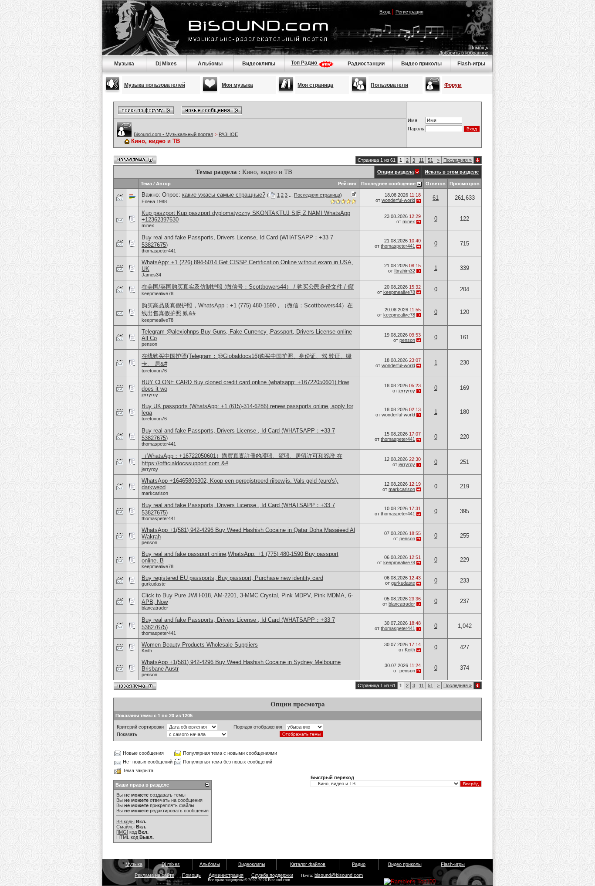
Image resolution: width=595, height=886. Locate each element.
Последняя (457, 160)
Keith (147, 650)
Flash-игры (471, 64)
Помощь (479, 47)
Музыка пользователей (154, 85)
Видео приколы (421, 64)
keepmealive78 (157, 293)
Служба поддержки (272, 875)
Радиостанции (366, 64)
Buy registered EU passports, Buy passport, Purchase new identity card (232, 578)
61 (436, 197)
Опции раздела (395, 171)
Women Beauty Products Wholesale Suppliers (200, 644)
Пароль (416, 128)
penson (149, 344)
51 (430, 160)
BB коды (125, 821)
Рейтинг (347, 183)
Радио (358, 864)
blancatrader (155, 607)
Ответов (436, 183)
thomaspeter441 (159, 250)
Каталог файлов (307, 864)
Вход (384, 11)
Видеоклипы (258, 64)
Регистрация (409, 11)
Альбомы (210, 64)
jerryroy (150, 394)
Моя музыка (237, 85)
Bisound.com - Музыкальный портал (173, 134)
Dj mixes (171, 864)
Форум (453, 85)
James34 (151, 274)
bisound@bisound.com (338, 875)
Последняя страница (317, 195)
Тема (146, 183)
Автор (163, 183)
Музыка (124, 64)
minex (148, 225)
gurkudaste (154, 583)
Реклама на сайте (154, 875)
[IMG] (122, 832)
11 (421, 160)
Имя (412, 120)
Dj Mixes (166, 64)
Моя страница (315, 85)
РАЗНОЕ (228, 134)
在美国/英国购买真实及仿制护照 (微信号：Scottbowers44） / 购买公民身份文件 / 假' (248, 286)
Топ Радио (304, 63)
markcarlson (155, 493)
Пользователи (389, 85)
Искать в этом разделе (452, 171)
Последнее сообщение (388, 183)
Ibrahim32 (404, 270)
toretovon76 (154, 370)
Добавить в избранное (463, 52)
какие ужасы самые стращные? (223, 194)
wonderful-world (398, 200)
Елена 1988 (154, 201)
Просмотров (465, 183)
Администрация (226, 875)
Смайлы (125, 826)
